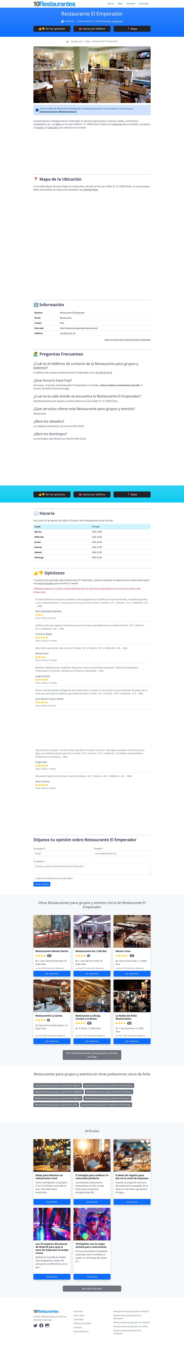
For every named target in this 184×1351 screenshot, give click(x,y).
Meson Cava (123, 951)
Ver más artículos (92, 1288)
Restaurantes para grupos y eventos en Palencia (58, 1098)
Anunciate (144, 3)
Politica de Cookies (82, 1323)
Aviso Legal (78, 1315)
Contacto (130, 3)
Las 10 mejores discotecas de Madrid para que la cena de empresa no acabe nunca (51, 1248)
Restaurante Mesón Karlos (51, 951)
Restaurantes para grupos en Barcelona (127, 1317)
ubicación (53, 127)
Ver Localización (115, 21)
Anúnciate (78, 1311)
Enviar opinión (42, 884)
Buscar (111, 3)
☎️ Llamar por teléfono (92, 28)
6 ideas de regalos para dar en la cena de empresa (132, 1176)
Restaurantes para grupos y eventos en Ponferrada (106, 1104)
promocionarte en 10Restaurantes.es (58, 111)
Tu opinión (39, 861)
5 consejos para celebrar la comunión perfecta (91, 1176)
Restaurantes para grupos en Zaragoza (127, 1332)
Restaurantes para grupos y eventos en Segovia (57, 1085)
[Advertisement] (92, 150)
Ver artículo (51, 1201)
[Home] (67, 41)
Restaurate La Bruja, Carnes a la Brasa (88, 1017)
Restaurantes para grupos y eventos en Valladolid (58, 1092)
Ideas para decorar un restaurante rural (49, 1176)
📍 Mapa (132, 28)
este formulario (46, 583)
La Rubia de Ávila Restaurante (126, 1017)
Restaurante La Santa (48, 1015)
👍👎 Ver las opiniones (52, 28)
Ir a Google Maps (89, 189)
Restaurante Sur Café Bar (91, 951)
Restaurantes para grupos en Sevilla (131, 1326)
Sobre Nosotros (80, 1331)
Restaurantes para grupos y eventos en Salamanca (108, 1085)
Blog (120, 3)
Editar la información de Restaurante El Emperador (127, 339)
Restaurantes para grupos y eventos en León (56, 1104)
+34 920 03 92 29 (67, 333)
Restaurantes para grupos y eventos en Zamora (109, 1092)
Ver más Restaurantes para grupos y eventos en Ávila (92, 1055)
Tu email (98, 848)
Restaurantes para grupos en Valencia (132, 1322)
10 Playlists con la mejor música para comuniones (91, 1245)
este (67, 388)
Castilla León (77, 41)
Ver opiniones (51, 973)
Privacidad (78, 1319)
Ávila (88, 41)
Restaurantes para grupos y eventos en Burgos (107, 1098)
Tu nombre (39, 848)
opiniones (117, 124)
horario (40, 127)
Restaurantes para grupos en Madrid (131, 1311)
